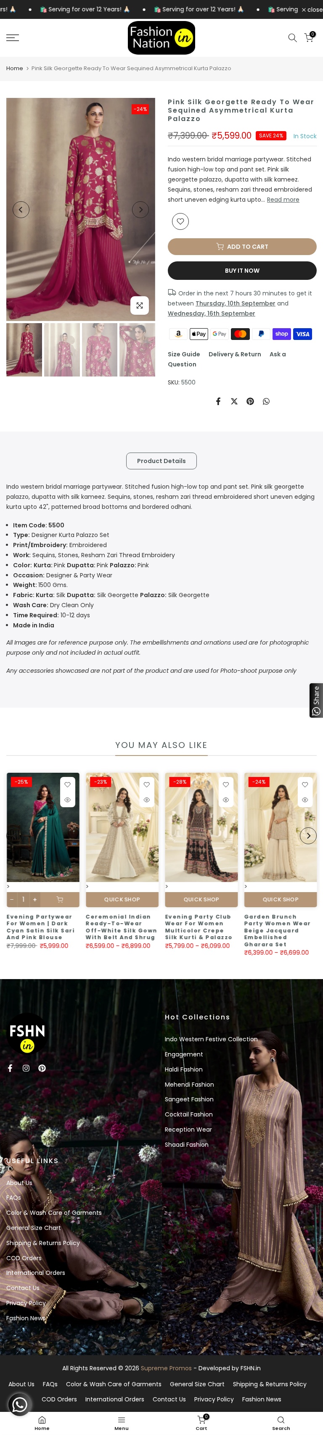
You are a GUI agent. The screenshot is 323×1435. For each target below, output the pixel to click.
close (314, 10)
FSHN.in (251, 1368)
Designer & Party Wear (62, 575)
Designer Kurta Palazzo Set (61, 535)
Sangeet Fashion (189, 1099)
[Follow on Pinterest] (42, 1068)
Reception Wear (188, 1129)
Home (14, 68)
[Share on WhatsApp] (266, 401)
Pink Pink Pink (81, 565)
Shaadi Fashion (187, 1144)
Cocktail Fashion (189, 1114)
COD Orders (24, 1258)
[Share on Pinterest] (250, 401)
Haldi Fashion (184, 1069)
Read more (283, 199)
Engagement (184, 1054)
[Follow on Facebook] (10, 1068)
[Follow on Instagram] (26, 1068)
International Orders (35, 1273)
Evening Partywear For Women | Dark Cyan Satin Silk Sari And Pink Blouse (40, 927)
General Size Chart (33, 1228)
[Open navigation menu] (53, 37)
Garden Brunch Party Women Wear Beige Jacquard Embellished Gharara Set (277, 930)
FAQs (13, 1197)
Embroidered (60, 545)
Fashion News (25, 1318)
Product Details (161, 461)
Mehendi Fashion (189, 1084)
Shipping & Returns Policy (43, 1243)
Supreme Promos (166, 1368)
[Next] (140, 209)
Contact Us (23, 1288)
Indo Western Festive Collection (211, 1039)
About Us (19, 1183)
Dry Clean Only (53, 605)
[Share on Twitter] (234, 401)
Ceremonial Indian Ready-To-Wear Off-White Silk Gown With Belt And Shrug (121, 927)
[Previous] (21, 209)
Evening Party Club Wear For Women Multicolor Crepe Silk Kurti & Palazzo (199, 927)
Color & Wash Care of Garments (54, 1213)
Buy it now (242, 270)
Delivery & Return (235, 354)
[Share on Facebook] (218, 401)
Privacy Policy (26, 1303)
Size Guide (184, 354)
